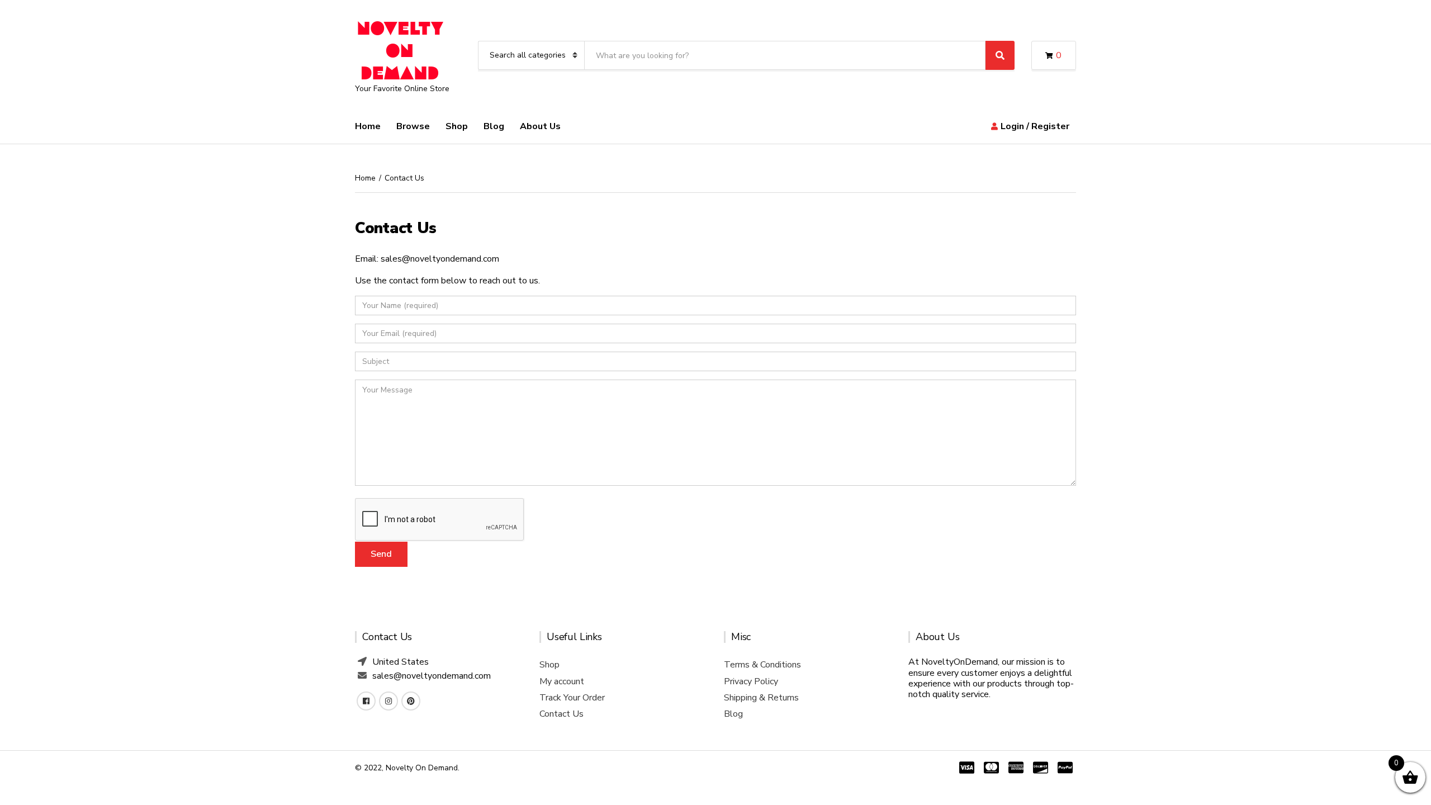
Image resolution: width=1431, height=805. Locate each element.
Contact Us (561, 714)
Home (368, 126)
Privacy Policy (751, 681)
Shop (457, 126)
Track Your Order (572, 698)
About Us (540, 126)
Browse (413, 126)
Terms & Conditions (762, 665)
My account (561, 681)
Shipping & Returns (761, 698)
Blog (494, 126)
